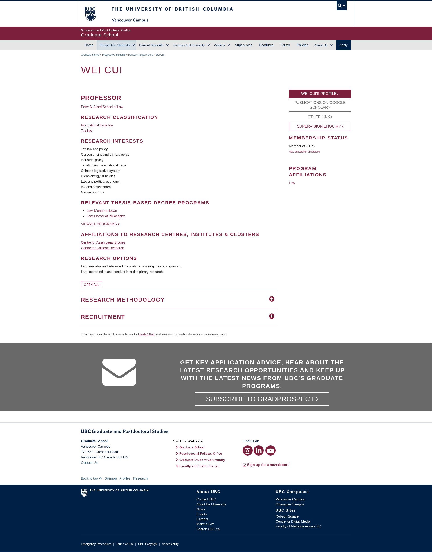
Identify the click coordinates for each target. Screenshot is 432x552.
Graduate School (90, 54)
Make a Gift (205, 524)
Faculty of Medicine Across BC (298, 526)
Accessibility (170, 544)
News (200, 509)
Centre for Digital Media (293, 521)
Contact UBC (206, 499)
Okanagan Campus (290, 504)
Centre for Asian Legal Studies (103, 242)
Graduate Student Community (202, 460)
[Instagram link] (248, 450)
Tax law (86, 130)
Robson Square (287, 516)
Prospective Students (114, 45)
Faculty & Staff (146, 334)
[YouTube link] (271, 450)
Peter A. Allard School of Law (102, 107)
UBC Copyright (148, 544)
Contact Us (89, 462)
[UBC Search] (342, 5)
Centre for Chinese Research (102, 248)
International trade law (97, 125)
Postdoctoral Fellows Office (200, 453)
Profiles (124, 478)
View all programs (99, 224)
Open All (91, 284)
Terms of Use (125, 544)
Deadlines (266, 45)
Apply (343, 45)
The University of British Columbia (91, 14)
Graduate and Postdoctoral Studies (216, 432)
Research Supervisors (140, 54)
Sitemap (111, 478)
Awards (219, 45)
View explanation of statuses (304, 151)
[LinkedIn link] (259, 450)
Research (140, 478)
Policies (302, 45)
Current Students (151, 45)
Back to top (90, 478)
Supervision (243, 45)
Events (201, 514)
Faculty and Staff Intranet (198, 466)
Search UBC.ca (208, 529)
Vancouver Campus (290, 499)
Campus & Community (189, 45)
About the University (211, 504)
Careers (202, 519)
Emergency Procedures (96, 544)
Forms (285, 45)
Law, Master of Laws (102, 211)
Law (292, 183)
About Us (320, 45)
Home (88, 45)
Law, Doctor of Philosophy (106, 216)
